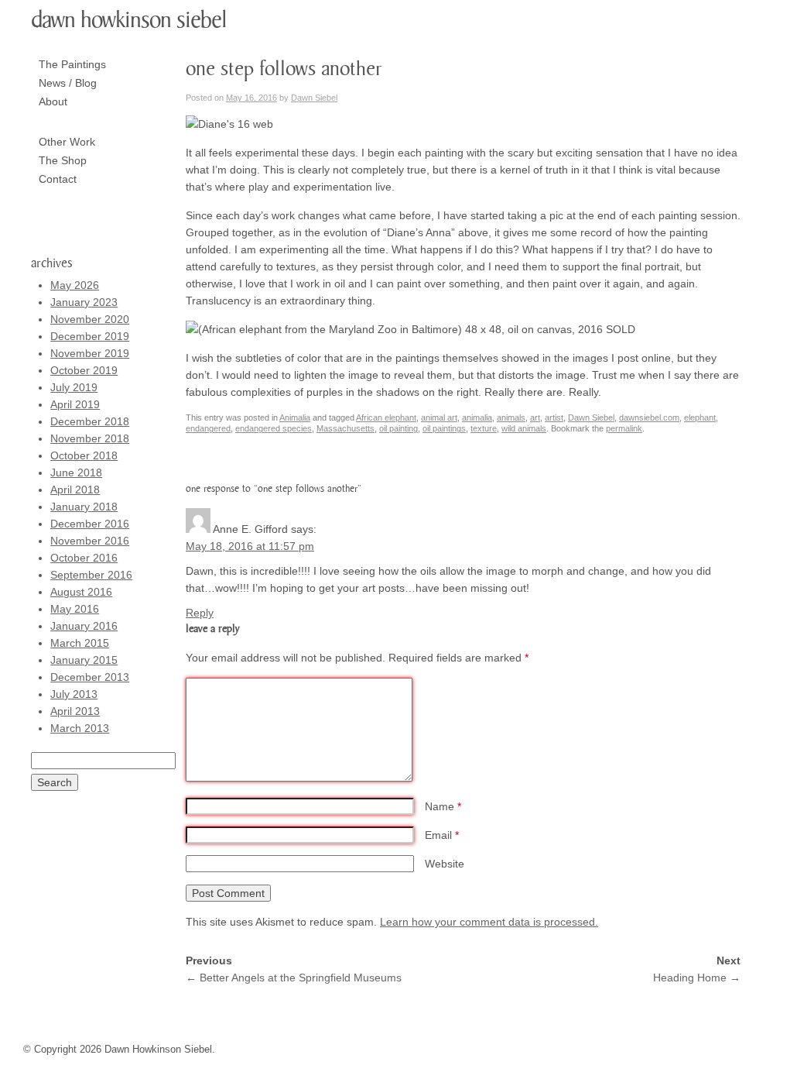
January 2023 (84, 302)
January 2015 (84, 660)
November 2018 (89, 438)
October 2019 (84, 370)
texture (483, 428)
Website (444, 863)
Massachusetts (345, 428)
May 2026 (74, 285)
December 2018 (89, 421)
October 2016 (84, 558)
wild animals (523, 428)
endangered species (273, 428)
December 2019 (89, 336)
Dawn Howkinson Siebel (129, 20)
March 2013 (79, 728)
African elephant (386, 417)
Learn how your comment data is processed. (489, 922)
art (535, 417)
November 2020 (89, 319)
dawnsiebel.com (649, 417)
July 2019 (73, 387)
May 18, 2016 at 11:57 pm (250, 546)
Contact (58, 179)
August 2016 (81, 592)
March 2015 (79, 643)
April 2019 (75, 404)
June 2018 (76, 472)
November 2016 (89, 540)
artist (554, 417)
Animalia (294, 417)
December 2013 (89, 677)
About (53, 101)
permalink (624, 428)
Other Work (67, 142)
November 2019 (89, 353)
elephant (700, 417)
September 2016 (91, 575)
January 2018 (84, 506)
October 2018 (84, 455)
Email (442, 835)
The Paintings (72, 64)
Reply (200, 613)
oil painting (398, 428)
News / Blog (68, 83)
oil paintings (444, 428)
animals (511, 417)
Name (443, 806)
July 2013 (73, 694)
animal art (439, 417)
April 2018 (75, 489)
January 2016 (84, 626)
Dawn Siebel (314, 97)
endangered (208, 428)
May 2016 (74, 609)
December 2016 (89, 523)
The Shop (63, 160)
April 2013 (75, 711)
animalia (477, 417)
